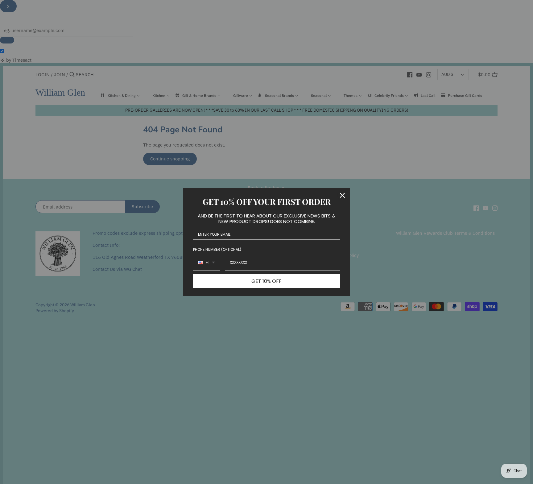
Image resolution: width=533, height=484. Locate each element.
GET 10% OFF (266, 281)
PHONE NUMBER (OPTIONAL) (217, 249)
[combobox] (206, 262)
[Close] (342, 195)
